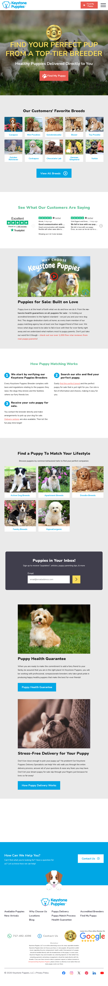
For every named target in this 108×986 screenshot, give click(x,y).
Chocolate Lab (54, 158)
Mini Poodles (33, 134)
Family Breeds (20, 529)
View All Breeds (50, 173)
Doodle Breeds (88, 495)
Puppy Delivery (60, 911)
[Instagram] (71, 972)
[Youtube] (102, 972)
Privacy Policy (42, 972)
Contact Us (89, 858)
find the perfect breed (70, 383)
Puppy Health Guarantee (37, 687)
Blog (31, 919)
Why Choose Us (38, 911)
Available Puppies (14, 911)
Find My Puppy (56, 76)
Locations (34, 915)
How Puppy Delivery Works (39, 785)
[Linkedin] (94, 972)
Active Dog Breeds (20, 495)
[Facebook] (63, 972)
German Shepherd (74, 158)
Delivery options (11, 419)
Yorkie (94, 158)
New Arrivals (11, 915)
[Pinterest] (86, 972)
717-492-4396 (22, 936)
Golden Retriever (13, 158)
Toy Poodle (94, 134)
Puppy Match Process (64, 915)
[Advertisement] (54, 820)
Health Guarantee (62, 919)
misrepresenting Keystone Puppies (39, 962)
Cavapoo (13, 134)
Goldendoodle (53, 134)
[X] (79, 972)
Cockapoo (34, 158)
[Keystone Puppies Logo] (54, 902)
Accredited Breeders (92, 911)
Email (31, 573)
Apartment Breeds (54, 495)
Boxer (74, 134)
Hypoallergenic (54, 529)
